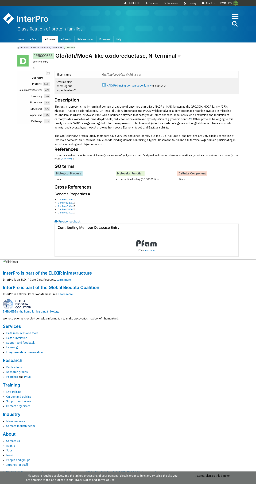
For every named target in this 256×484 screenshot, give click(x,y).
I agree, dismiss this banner (212, 475)
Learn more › (64, 279)
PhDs (27, 376)
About (9, 434)
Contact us (13, 441)
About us (210, 3)
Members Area (15, 421)
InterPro (45, 47)
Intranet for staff (17, 464)
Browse (49, 39)
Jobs (9, 450)
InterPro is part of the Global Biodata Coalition (51, 287)
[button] (235, 24)
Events (10, 445)
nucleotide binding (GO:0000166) (139, 179)
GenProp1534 (65, 206)
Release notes (85, 39)
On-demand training (18, 396)
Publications (14, 367)
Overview (70, 47)
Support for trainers (18, 401)
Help (119, 39)
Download (105, 39)
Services (153, 3)
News (9, 455)
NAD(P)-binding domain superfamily (129, 85)
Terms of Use (106, 480)
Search (34, 39)
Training (191, 3)
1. (55, 155)
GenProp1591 (65, 212)
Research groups (17, 372)
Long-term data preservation (24, 352)
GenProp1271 (65, 202)
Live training (13, 391)
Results (66, 39)
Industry (11, 414)
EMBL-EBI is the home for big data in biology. (31, 311)
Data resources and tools (22, 333)
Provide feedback (69, 221)
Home (21, 39)
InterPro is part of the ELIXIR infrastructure (47, 273)
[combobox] (219, 24)
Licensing (12, 347)
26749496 (66, 158)
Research (172, 3)
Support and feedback (20, 342)
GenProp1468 (65, 209)
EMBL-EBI (134, 3)
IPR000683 (58, 47)
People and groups (18, 460)
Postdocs (12, 376)
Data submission (16, 338)
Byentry (35, 47)
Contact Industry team (20, 426)
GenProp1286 (65, 199)
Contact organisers (18, 406)
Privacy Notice (82, 480)
